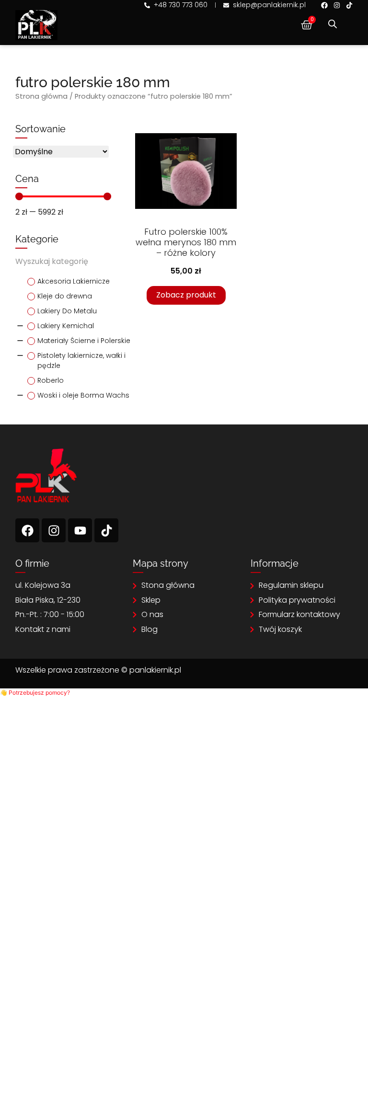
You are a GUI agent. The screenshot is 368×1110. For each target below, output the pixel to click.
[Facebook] (324, 5)
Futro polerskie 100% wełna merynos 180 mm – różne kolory (186, 242)
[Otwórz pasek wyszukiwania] (332, 24)
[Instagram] (337, 5)
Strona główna (41, 96)
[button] (35, 692)
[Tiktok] (349, 5)
